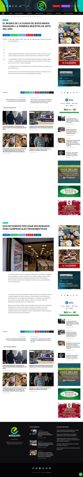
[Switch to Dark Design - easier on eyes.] (72, 6)
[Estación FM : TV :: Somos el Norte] (41, 6)
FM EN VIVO (56, 6)
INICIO (10, 13)
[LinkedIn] (4, 52)
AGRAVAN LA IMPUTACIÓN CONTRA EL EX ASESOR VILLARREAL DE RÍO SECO (40, 149)
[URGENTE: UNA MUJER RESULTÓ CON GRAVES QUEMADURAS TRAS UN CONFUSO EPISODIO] (41, 118)
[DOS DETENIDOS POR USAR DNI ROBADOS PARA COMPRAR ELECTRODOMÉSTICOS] (28, 254)
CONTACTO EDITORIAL (69, 13)
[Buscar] (79, 13)
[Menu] (3, 13)
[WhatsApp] (4, 46)
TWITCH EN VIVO (65, 6)
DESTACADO (5, 222)
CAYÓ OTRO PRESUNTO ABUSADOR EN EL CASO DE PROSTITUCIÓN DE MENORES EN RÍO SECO (15, 128)
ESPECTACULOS (39, 13)
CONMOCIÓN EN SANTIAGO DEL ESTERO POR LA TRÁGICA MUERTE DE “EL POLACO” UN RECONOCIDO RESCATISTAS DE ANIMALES (14, 150)
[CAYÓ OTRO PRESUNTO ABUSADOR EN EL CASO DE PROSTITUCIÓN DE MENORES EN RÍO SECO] (15, 118)
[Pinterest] (4, 56)
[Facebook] (4, 42)
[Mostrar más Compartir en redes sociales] (43, 35)
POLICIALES (49, 13)
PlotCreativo (48, 472)
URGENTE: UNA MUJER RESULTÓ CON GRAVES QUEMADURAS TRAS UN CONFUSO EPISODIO (41, 127)
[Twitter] (4, 49)
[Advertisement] (29, 47)
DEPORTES (29, 13)
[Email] (4, 59)
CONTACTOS (58, 13)
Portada (4, 16)
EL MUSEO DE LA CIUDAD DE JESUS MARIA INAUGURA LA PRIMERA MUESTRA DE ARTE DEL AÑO (40, 340)
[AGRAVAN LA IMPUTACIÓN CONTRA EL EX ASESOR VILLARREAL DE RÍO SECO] (41, 140)
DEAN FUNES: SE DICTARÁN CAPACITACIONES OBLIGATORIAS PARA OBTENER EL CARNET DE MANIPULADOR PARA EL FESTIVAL (41, 101)
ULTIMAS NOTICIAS (19, 13)
